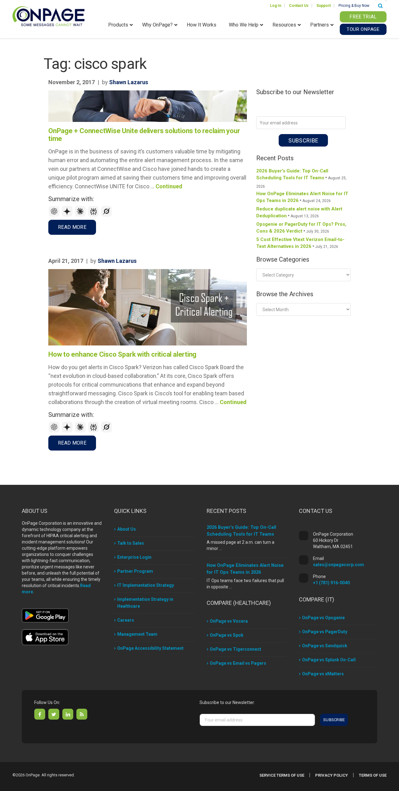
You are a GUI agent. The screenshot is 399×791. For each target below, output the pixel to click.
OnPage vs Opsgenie (323, 617)
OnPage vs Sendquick (324, 645)
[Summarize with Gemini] (68, 215)
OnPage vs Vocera (229, 621)
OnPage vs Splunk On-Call (329, 659)
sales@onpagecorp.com (338, 564)
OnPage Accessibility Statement (150, 648)
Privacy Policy (331, 775)
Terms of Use (373, 775)
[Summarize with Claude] (81, 215)
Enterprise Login (134, 557)
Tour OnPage (363, 29)
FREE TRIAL (363, 17)
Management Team (137, 634)
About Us (126, 529)
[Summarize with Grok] (107, 215)
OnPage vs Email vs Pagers (238, 663)
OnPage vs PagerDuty (324, 631)
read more (72, 227)
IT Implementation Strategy (145, 585)
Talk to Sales (130, 543)
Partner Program (135, 571)
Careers (125, 620)
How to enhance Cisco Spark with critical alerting (122, 354)
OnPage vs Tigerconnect (235, 649)
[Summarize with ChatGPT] (54, 215)
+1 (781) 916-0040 (331, 582)
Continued (169, 186)
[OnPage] (48, 15)
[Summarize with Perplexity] (94, 215)
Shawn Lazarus (128, 82)
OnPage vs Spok (226, 635)
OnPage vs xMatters (323, 673)
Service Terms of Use (281, 775)
